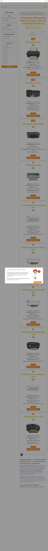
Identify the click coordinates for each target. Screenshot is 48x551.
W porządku (37, 282)
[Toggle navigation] (46, 1)
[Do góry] (46, 549)
